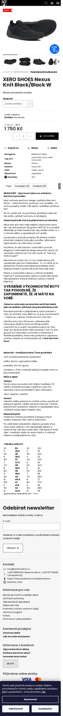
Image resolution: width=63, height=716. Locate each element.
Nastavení (30, 699)
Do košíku (49, 136)
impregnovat (41, 416)
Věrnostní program (12, 612)
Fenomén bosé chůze (15, 657)
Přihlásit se (13, 548)
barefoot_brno (14, 582)
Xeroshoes (19, 117)
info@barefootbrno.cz (18, 569)
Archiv (10, 663)
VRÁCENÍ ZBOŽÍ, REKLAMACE (16, 601)
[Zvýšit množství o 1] (30, 136)
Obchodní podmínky (13, 598)
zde (43, 692)
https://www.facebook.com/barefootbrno (28, 578)
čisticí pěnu (46, 389)
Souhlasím (45, 708)
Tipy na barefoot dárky (16, 649)
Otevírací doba (11, 633)
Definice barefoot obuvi (16, 653)
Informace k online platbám (17, 618)
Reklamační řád (11, 605)
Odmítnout (16, 708)
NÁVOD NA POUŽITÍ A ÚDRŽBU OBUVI (20, 595)
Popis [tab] (8, 186)
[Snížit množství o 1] (16, 136)
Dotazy (6, 615)
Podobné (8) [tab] (39, 186)
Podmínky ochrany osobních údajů (21, 608)
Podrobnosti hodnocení (43, 72)
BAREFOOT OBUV (39, 154)
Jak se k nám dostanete (16, 636)
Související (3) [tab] (22, 186)
